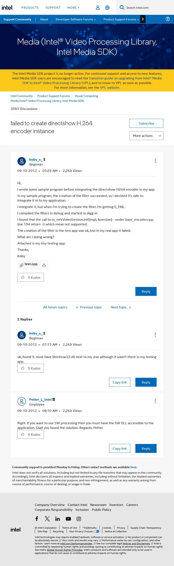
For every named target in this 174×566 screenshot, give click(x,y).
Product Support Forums (53, 95)
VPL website (109, 87)
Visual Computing (86, 95)
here (133, 467)
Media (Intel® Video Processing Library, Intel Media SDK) (47, 100)
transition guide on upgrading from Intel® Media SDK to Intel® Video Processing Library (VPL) (92, 80)
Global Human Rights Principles (65, 550)
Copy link (120, 382)
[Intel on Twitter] (47, 519)
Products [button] (30, 7)
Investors (116, 504)
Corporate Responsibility (54, 509)
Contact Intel (77, 504)
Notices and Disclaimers (136, 543)
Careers (132, 504)
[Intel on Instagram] (78, 519)
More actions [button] (143, 135)
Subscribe (146, 123)
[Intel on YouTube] (68, 519)
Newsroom (98, 504)
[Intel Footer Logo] (16, 529)
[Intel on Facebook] (36, 519)
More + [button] (73, 7)
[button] (155, 160)
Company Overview (50, 504)
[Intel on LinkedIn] (57, 519)
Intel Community (22, 95)
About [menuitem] (44, 19)
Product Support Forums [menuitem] (120, 19)
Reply (146, 291)
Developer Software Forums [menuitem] (74, 19)
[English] (107, 7)
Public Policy (101, 509)
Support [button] (53, 7)
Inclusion (82, 509)
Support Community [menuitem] (17, 19)
